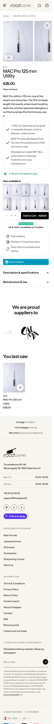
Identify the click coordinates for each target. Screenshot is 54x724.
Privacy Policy (11, 589)
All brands (9, 547)
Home (6, 16)
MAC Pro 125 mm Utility (12, 401)
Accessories (10, 553)
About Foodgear (12, 607)
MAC (5, 67)
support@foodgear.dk (15, 498)
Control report (11, 601)
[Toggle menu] (5, 5)
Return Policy (11, 595)
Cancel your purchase (15, 631)
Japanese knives (12, 541)
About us (8, 565)
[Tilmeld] (45, 662)
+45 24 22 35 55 (12, 493)
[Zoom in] (18, 41)
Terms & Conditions (14, 583)
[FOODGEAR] (20, 6)
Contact (8, 613)
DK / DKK (12, 718)
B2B (6, 619)
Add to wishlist (16, 262)
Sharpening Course (14, 559)
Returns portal (11, 625)
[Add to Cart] (20, 387)
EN (24, 718)
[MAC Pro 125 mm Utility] (14, 377)
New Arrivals (10, 535)
